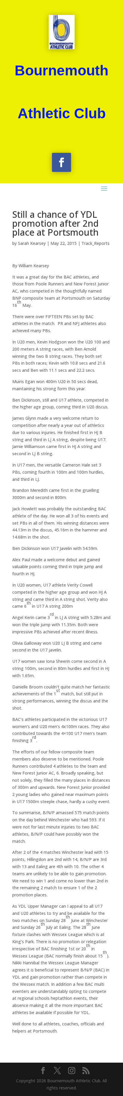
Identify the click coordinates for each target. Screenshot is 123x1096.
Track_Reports (96, 243)
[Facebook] (43, 1071)
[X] (57, 1071)
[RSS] (86, 1071)
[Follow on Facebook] (61, 162)
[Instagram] (71, 1071)
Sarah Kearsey (32, 243)
